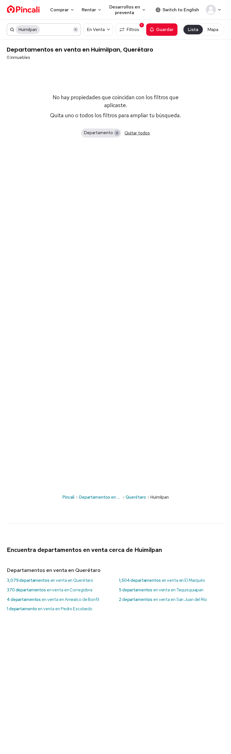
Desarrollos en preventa (124, 9)
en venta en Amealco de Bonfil (53, 599)
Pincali (68, 497)
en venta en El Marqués (162, 580)
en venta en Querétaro (50, 580)
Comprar (59, 10)
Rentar (89, 10)
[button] (214, 10)
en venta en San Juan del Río (163, 599)
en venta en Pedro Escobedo (49, 609)
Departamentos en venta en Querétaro (54, 570)
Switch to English (181, 10)
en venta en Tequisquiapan (161, 590)
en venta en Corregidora (49, 590)
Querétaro (136, 497)
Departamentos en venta (100, 497)
